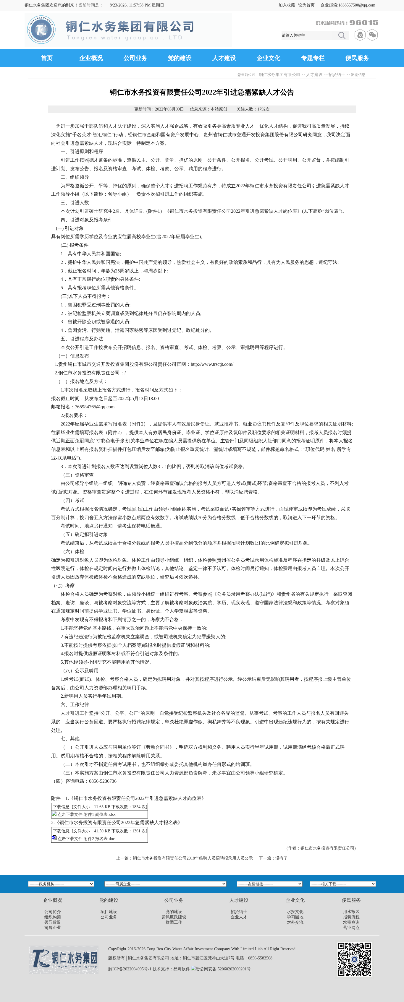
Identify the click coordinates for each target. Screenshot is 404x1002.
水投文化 (295, 912)
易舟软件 (181, 969)
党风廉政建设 (173, 917)
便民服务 (357, 58)
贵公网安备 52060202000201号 (223, 969)
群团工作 (174, 922)
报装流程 (351, 917)
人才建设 (224, 58)
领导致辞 (52, 922)
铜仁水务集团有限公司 (279, 74)
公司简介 (52, 912)
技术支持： (163, 969)
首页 (47, 58)
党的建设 (180, 58)
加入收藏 (287, 5)
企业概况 (91, 58)
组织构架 (52, 917)
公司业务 (135, 58)
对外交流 (295, 922)
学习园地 (295, 917)
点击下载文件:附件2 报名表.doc (86, 839)
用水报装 (351, 912)
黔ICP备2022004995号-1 (129, 969)
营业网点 (351, 927)
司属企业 (52, 927)
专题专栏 (313, 58)
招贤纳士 (337, 74)
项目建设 (109, 912)
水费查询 (351, 922)
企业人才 (239, 917)
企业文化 (268, 58)
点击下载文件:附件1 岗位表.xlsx (87, 814)
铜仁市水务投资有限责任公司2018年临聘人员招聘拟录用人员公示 (193, 858)
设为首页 (306, 5)
